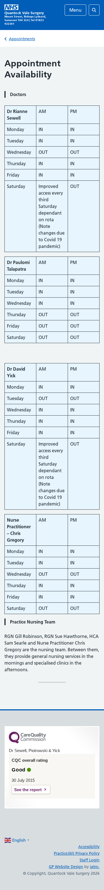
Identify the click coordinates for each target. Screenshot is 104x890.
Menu (75, 10)
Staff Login (90, 860)
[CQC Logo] (27, 742)
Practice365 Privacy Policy (77, 853)
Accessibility (89, 846)
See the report (28, 789)
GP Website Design (66, 866)
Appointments (22, 38)
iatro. (95, 866)
